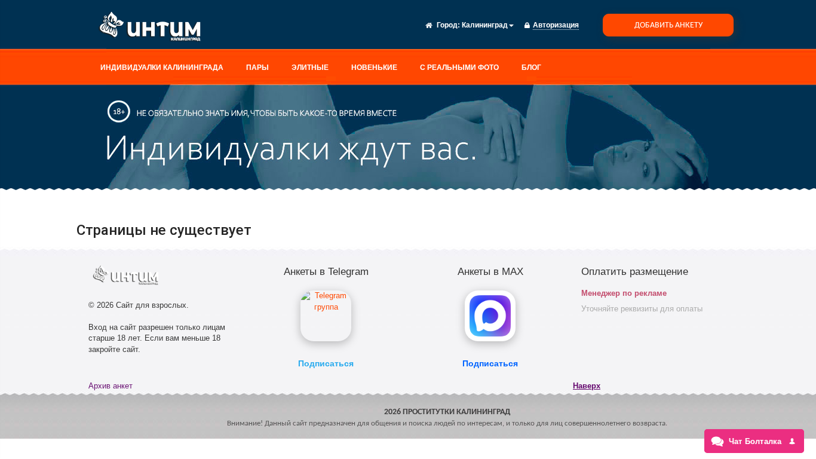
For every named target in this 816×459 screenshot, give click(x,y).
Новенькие (374, 67)
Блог (531, 67)
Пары (257, 67)
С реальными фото (459, 67)
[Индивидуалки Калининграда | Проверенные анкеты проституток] (154, 28)
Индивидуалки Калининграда (161, 67)
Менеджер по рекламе (624, 293)
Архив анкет (110, 385)
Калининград (485, 25)
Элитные (310, 67)
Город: (448, 25)
